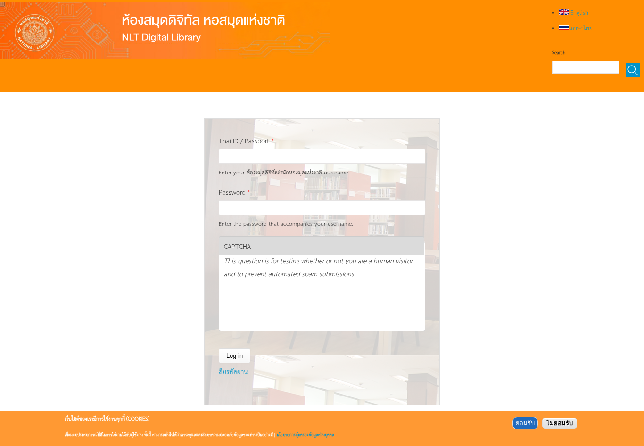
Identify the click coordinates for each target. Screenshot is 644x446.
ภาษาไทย (581, 28)
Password (234, 192)
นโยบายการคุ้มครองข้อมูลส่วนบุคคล (305, 434)
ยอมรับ (525, 423)
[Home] (165, 30)
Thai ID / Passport (246, 140)
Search (558, 52)
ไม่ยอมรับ (559, 423)
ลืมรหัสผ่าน (233, 371)
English (578, 12)
